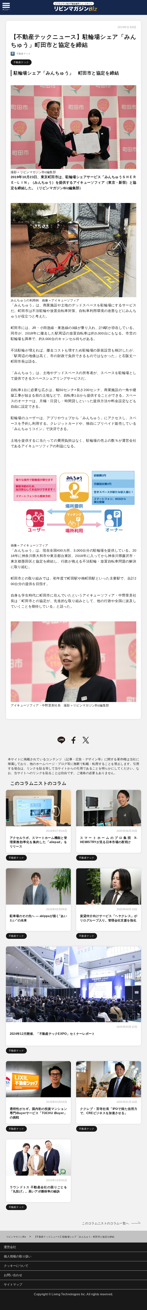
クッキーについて (16, 1265)
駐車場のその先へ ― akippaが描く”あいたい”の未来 (38, 918)
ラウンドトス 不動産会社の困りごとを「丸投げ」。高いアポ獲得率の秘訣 (38, 1189)
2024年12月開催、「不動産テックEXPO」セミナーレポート (52, 1033)
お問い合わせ (13, 1275)
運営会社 (10, 1247)
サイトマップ (13, 1284)
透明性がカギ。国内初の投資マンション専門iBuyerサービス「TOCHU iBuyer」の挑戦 (38, 1113)
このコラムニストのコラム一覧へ (105, 1223)
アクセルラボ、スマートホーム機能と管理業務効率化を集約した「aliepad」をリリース (38, 842)
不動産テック (21, 62)
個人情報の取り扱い (17, 1256)
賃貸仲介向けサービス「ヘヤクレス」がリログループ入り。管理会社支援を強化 (108, 918)
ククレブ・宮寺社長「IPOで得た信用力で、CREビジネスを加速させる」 (108, 1111)
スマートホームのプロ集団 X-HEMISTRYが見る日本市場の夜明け (108, 840)
